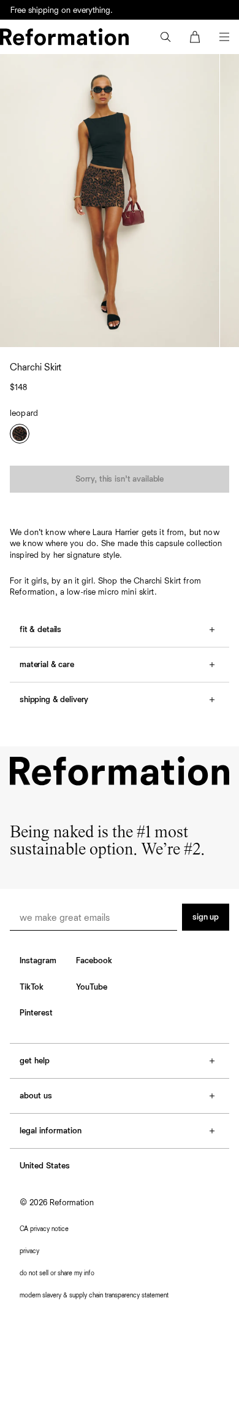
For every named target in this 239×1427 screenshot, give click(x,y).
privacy (29, 1251)
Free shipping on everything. (61, 10)
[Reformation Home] (64, 36)
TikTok (32, 987)
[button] (165, 36)
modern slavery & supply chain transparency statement (94, 1295)
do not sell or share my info (57, 1273)
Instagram (38, 960)
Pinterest (36, 1013)
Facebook (94, 960)
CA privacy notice (44, 1229)
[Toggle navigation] (224, 36)
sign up (205, 917)
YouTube (91, 987)
